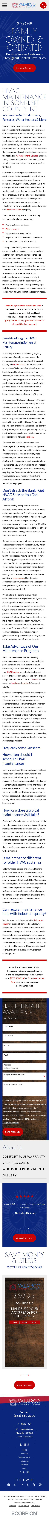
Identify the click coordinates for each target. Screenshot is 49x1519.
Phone (6, 1045)
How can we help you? (13, 1084)
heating (14, 683)
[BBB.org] (27, 1484)
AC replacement (23, 155)
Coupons (25, 1461)
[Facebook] (8, 1484)
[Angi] (21, 1484)
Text (15, 1322)
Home (24, 1449)
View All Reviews (24, 1238)
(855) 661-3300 (24, 1415)
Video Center (24, 1457)
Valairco (35, 155)
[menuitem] (24, 1156)
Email (6, 1055)
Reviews (24, 1464)
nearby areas (19, 364)
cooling (25, 683)
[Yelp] (34, 1484)
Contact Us (24, 1472)
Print (33, 1322)
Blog (24, 1468)
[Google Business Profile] (40, 1484)
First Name (8, 1026)
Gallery (24, 1453)
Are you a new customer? (14, 1074)
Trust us (35, 679)
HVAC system (13, 672)
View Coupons (24, 1385)
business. (30, 437)
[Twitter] (15, 1484)
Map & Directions (25, 1436)
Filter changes (12, 229)
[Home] (23, 5)
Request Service (24, 67)
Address (7, 1065)
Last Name (8, 1035)
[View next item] (27, 1228)
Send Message (12, 1131)
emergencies (18, 578)
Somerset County (15, 209)
